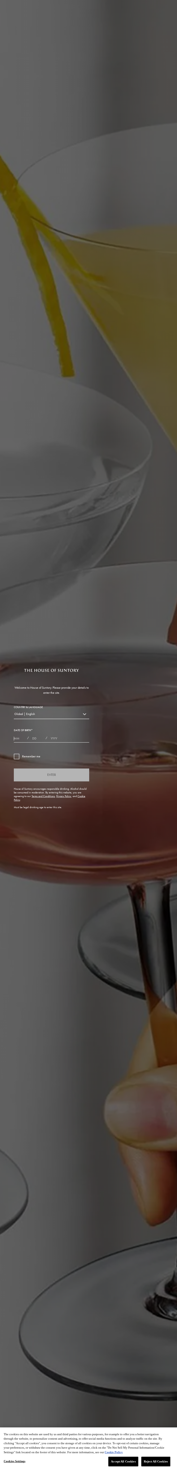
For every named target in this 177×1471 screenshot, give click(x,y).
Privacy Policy (63, 796)
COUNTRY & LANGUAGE (28, 707)
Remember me (31, 756)
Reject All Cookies (156, 1461)
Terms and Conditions (43, 796)
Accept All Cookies (123, 1461)
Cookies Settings (14, 1461)
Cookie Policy (114, 1452)
